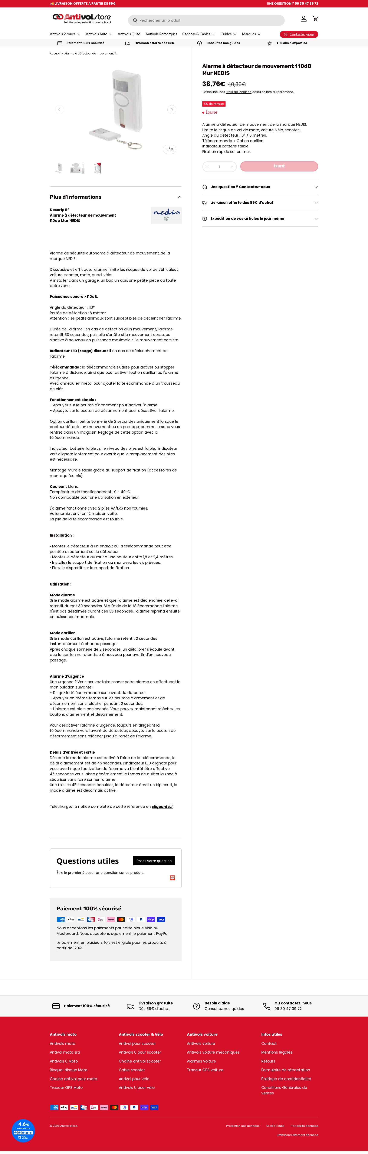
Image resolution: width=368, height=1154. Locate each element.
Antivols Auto (96, 34)
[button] (315, 18)
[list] (115, 109)
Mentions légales (276, 1052)
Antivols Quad (129, 34)
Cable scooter (132, 1070)
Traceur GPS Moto (66, 1087)
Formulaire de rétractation (285, 1070)
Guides (226, 34)
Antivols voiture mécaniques (213, 1052)
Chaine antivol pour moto (73, 1078)
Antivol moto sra (65, 1052)
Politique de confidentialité (286, 1078)
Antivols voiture (201, 1043)
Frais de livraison (239, 92)
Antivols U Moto (64, 1061)
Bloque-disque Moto (68, 1070)
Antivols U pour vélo (137, 1087)
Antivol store (68, 1126)
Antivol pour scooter (137, 1043)
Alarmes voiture (201, 1061)
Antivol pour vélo (134, 1078)
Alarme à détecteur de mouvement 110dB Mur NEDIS (91, 53)
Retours (268, 1061)
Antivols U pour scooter (140, 1052)
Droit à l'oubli (275, 1126)
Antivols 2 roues (62, 34)
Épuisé (279, 166)
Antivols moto (62, 1043)
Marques (249, 34)
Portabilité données (304, 1126)
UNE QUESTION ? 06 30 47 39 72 (292, 3)
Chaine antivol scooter (140, 1061)
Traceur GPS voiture (205, 1070)
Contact (269, 1043)
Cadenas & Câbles (196, 34)
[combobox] (206, 20)
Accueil (55, 53)
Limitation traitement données (297, 1135)
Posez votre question (154, 860)
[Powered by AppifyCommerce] (172, 877)
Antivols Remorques (161, 34)
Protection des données (243, 1126)
